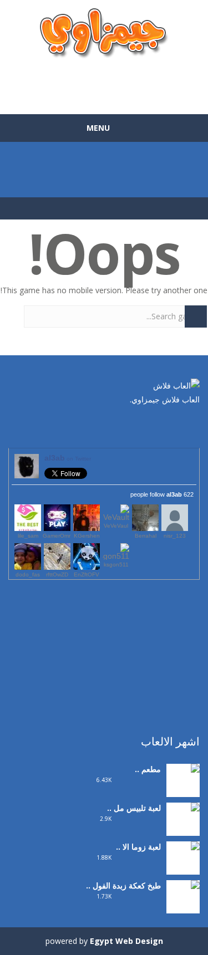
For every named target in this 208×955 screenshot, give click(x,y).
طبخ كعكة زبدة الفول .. (123, 885)
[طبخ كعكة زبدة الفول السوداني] (183, 907)
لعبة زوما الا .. (138, 846)
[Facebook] (191, 425)
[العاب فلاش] (104, 32)
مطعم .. (148, 769)
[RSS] (158, 425)
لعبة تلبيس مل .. (134, 808)
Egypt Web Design (126, 941)
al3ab (67, 457)
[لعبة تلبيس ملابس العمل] (183, 829)
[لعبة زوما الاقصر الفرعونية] (183, 868)
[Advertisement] (104, 81)
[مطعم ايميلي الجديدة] (183, 783)
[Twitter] (174, 425)
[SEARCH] (196, 316)
